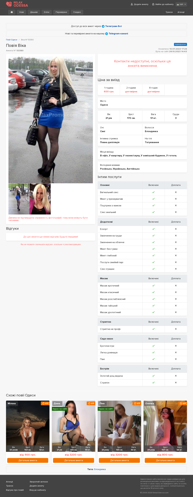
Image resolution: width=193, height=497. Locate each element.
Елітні (46, 12)
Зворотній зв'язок (39, 481)
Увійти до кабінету (164, 4)
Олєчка (149, 403)
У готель (171, 155)
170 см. (131, 118)
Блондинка (151, 131)
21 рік (109, 118)
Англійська (133, 168)
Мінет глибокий (108, 255)
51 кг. (153, 118)
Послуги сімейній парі (111, 262)
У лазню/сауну (131, 155)
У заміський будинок (153, 155)
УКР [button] (181, 4)
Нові (21, 12)
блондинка (100, 469)
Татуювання (152, 142)
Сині (102, 131)
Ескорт (104, 229)
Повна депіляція (109, 142)
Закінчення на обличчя (112, 242)
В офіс (104, 155)
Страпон (104, 382)
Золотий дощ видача (111, 375)
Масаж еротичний (109, 285)
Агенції (181, 12)
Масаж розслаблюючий (112, 299)
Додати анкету (141, 4)
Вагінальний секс (109, 192)
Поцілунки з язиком (110, 205)
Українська (119, 168)
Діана (57, 403)
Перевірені (61, 12)
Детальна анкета (28, 460)
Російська (106, 168)
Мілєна (12, 403)
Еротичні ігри (107, 345)
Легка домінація (108, 352)
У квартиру (115, 155)
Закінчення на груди (111, 235)
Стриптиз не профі (110, 329)
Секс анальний (108, 212)
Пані (102, 359)
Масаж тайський (108, 305)
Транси (169, 12)
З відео (77, 12)
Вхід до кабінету (38, 490)
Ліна (101, 403)
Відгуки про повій (15, 490)
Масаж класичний (109, 292)
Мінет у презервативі (111, 198)
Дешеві (34, 12)
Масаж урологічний (110, 312)
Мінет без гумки (108, 248)
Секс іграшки (107, 268)
